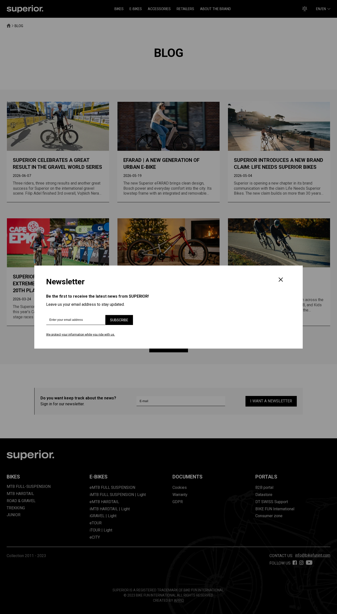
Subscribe (119, 320)
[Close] (281, 280)
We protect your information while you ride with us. (80, 334)
